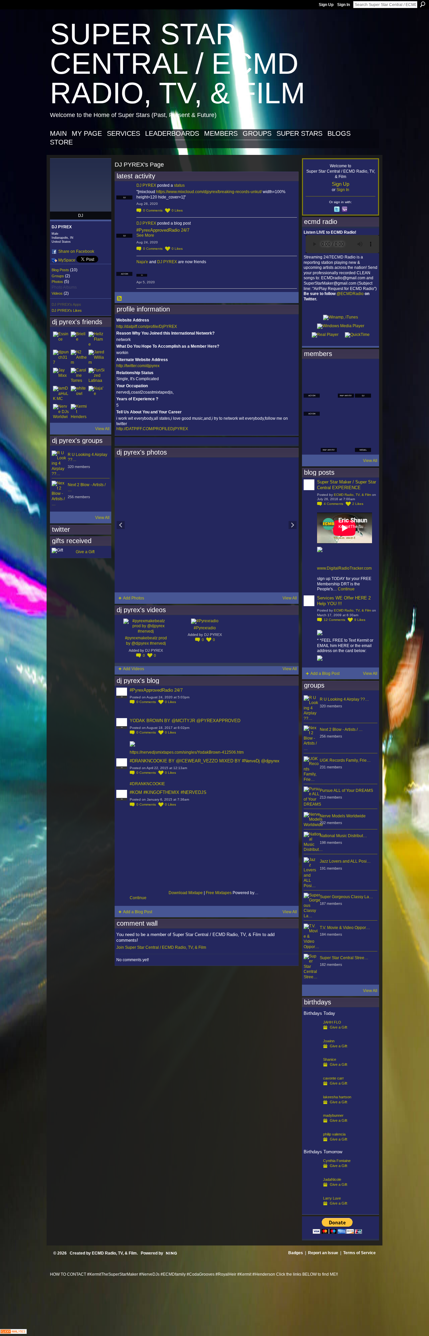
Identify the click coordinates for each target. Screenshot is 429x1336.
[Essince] (61, 340)
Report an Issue (323, 1253)
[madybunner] (312, 1126)
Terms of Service (359, 1253)
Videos (57, 293)
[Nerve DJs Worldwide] (61, 412)
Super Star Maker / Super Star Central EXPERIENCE (346, 484)
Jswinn (328, 1041)
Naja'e (142, 261)
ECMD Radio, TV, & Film (352, 495)
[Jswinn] (312, 1051)
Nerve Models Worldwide (343, 816)
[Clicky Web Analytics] (13, 1332)
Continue (138, 897)
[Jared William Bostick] (96, 358)
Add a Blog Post (137, 912)
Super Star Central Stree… (344, 957)
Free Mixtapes (219, 892)
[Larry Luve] (312, 1209)
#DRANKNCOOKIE (147, 783)
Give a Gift (85, 551)
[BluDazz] (312, 371)
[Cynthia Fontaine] (312, 1171)
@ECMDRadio (350, 293)
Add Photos (133, 598)
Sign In (343, 4)
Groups (58, 276)
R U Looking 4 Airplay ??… (344, 699)
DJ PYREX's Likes (67, 310)
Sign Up (326, 4)
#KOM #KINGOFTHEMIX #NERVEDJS (168, 792)
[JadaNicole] (312, 1190)
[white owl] (79, 394)
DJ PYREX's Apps (66, 304)
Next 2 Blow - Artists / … (341, 729)
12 (334, 620)
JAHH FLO (332, 1022)
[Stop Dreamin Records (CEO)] (329, 426)
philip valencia (334, 1134)
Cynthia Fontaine (337, 1161)
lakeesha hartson (337, 1097)
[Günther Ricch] (363, 426)
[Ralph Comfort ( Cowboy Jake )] (363, 408)
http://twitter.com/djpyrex (138, 365)
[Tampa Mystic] (329, 408)
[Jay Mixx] (61, 376)
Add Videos (133, 668)
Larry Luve (332, 1198)
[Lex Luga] (346, 444)
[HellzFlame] (96, 340)
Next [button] (293, 525)
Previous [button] (121, 525)
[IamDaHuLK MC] (61, 394)
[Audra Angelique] (346, 408)
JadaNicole (332, 1179)
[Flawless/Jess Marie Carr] (312, 444)
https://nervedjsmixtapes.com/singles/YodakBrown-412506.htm (187, 752)
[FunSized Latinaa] (96, 376)
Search (422, 4)
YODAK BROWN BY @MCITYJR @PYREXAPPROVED (185, 720)
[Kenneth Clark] (312, 426)
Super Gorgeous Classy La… (346, 896)
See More (145, 235)
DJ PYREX (146, 185)
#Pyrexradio (205, 628)
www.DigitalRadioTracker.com (344, 568)
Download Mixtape (186, 892)
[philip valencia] (312, 1145)
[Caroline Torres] (79, 376)
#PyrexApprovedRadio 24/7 (162, 230)
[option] (206, 525)
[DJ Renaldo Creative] (329, 390)
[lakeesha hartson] (312, 1107)
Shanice (329, 1059)
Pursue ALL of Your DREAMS (346, 790)
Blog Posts (60, 270)
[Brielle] (79, 340)
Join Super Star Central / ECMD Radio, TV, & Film (161, 947)
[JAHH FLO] (312, 1033)
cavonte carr (333, 1078)
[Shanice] (312, 1070)
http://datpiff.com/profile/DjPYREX (146, 326)
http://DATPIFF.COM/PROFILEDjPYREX (152, 428)
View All (102, 428)
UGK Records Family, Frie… (345, 760)
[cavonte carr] (312, 1089)
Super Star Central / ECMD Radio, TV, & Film (177, 63)
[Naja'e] (96, 394)
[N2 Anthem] (79, 358)
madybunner (333, 1115)
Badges (295, 1253)
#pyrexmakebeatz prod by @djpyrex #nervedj (146, 641)
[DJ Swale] (346, 426)
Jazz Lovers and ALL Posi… (345, 861)
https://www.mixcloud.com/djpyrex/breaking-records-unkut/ (209, 191)
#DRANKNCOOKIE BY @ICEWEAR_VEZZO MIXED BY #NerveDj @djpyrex (205, 760)
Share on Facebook (76, 251)
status (179, 185)
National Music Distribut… (343, 835)
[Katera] (346, 371)
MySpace (66, 260)
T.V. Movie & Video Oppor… (345, 927)
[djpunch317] (61, 358)
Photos (57, 282)
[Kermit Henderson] (79, 412)
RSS (120, 299)
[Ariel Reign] (363, 371)
